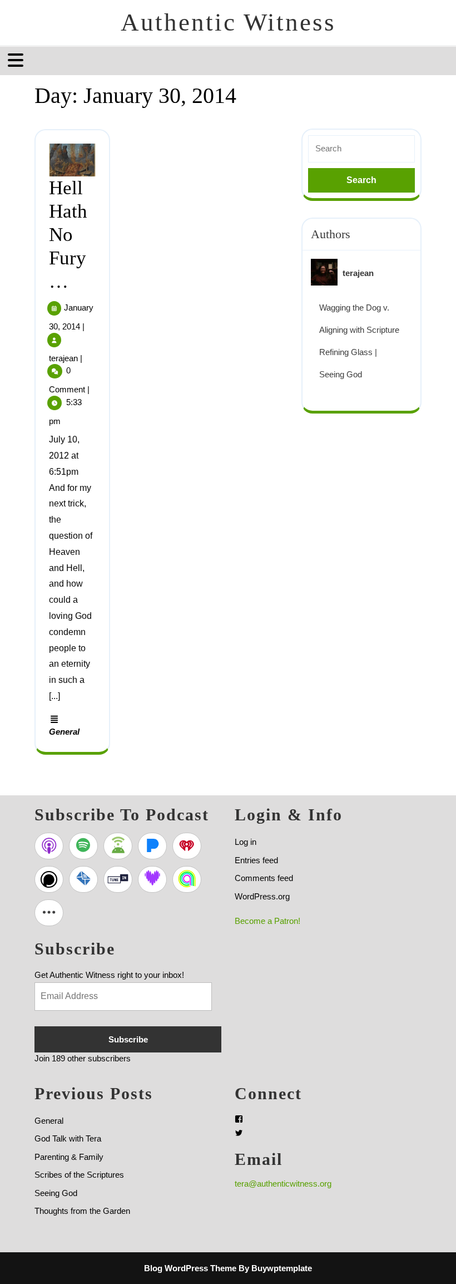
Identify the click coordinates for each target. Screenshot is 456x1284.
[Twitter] (239, 1133)
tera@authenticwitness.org (283, 1183)
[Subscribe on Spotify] (83, 846)
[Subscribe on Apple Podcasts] (48, 846)
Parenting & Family (68, 1157)
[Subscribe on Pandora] (152, 846)
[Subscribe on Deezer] (152, 879)
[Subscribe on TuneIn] (117, 879)
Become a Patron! (267, 921)
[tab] (16, 60)
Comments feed (264, 878)
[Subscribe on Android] (117, 846)
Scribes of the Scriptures (79, 1174)
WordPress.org (262, 896)
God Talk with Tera (67, 1138)
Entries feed (256, 860)
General (64, 731)
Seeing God (55, 1193)
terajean (63, 358)
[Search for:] (361, 149)
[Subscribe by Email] (83, 879)
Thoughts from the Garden (82, 1211)
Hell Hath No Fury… (68, 234)
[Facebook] (239, 1119)
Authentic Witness (228, 22)
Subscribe (128, 1039)
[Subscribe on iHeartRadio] (186, 846)
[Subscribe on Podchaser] (48, 879)
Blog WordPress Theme (190, 1268)
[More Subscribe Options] (48, 912)
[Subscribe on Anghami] (186, 879)
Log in (245, 842)
